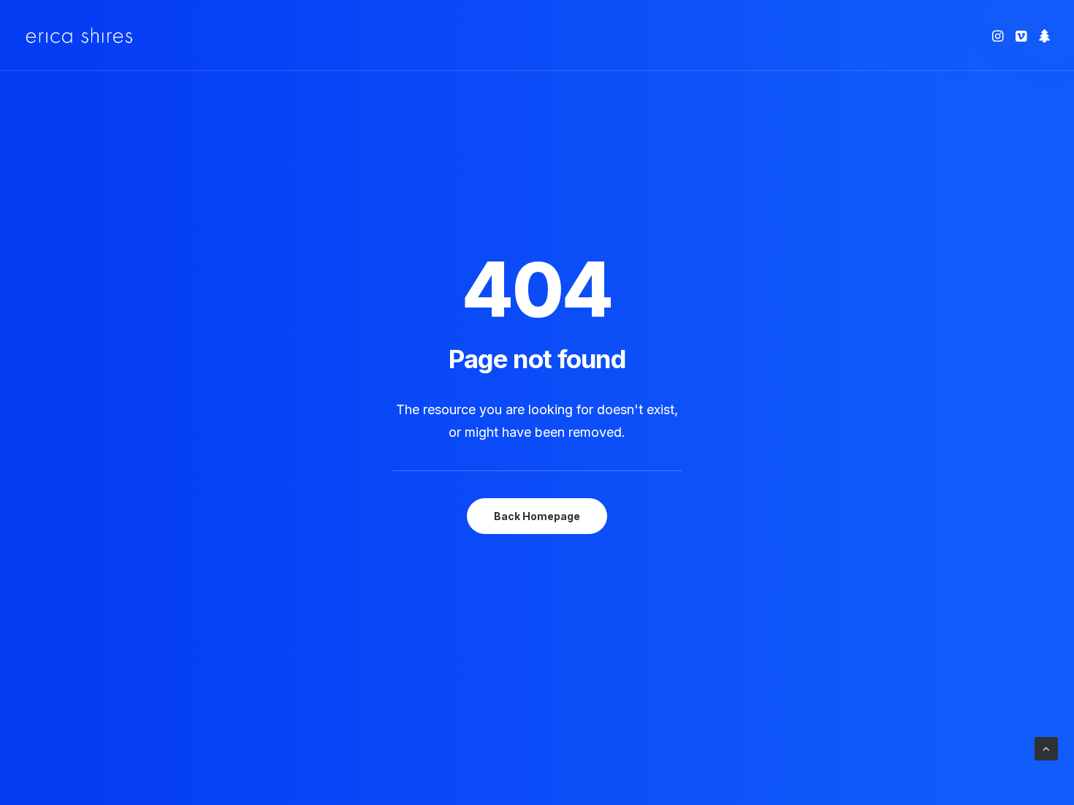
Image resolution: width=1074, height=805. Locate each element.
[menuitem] (999, 35)
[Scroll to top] (1046, 748)
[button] (999, 35)
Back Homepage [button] (537, 516)
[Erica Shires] (79, 35)
